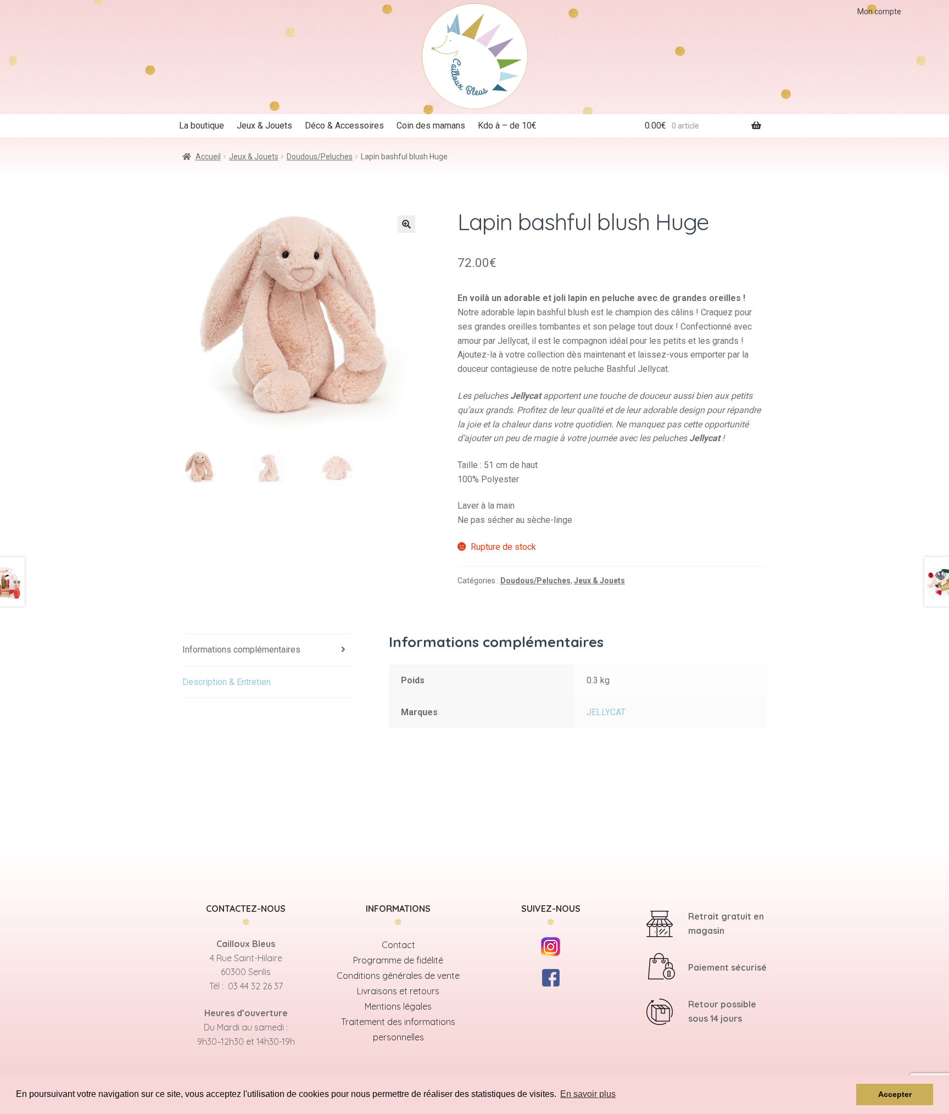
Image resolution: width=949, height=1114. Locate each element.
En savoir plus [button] (588, 1094)
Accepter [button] (895, 1094)
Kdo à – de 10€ (507, 125)
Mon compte (879, 11)
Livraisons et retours (398, 990)
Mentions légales (398, 1006)
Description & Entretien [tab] (226, 682)
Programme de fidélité (398, 960)
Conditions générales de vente (398, 975)
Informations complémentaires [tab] (241, 649)
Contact (398, 944)
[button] (406, 224)
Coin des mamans (431, 125)
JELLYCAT (606, 712)
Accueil (208, 156)
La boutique (201, 125)
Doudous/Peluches (320, 156)
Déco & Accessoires (344, 125)
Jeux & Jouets (264, 125)
